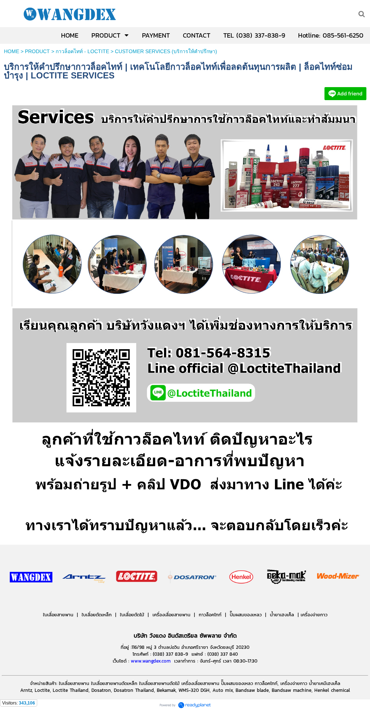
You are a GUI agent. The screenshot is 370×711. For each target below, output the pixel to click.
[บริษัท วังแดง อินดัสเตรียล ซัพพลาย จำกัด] (31, 598)
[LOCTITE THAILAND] (345, 98)
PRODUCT (37, 51)
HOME (11, 51)
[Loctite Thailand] (185, 162)
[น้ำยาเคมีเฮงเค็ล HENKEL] (242, 598)
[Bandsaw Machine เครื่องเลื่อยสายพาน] (312, 598)
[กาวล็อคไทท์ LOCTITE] (136, 598)
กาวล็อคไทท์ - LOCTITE (82, 51)
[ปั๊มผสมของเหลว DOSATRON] (193, 598)
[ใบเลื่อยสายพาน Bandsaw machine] (84, 598)
